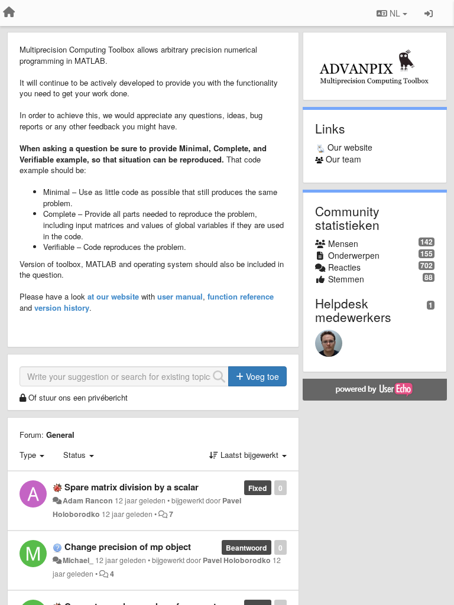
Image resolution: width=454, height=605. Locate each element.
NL (395, 13)
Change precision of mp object (127, 546)
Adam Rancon (88, 500)
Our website (349, 147)
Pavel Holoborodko (237, 560)
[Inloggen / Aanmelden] (428, 13)
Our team (343, 159)
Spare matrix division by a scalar (131, 486)
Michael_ (78, 560)
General (60, 434)
